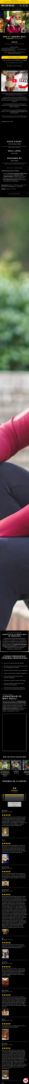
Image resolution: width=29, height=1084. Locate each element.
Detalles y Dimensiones (14, 167)
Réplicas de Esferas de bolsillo (18, 106)
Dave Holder (14, 160)
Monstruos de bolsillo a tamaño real (11, 105)
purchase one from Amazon (17, 111)
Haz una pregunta (14, 193)
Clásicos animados (5, 9)
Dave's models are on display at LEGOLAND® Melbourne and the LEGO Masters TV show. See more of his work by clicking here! (14, 163)
